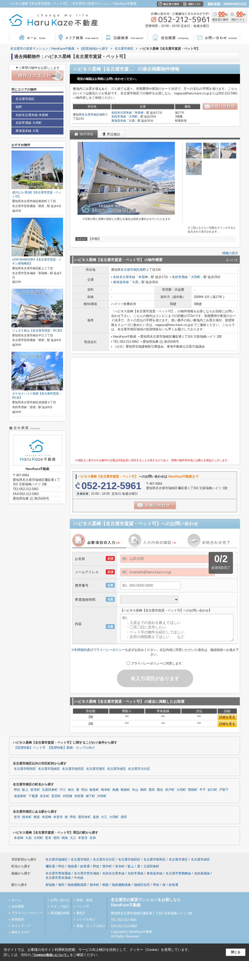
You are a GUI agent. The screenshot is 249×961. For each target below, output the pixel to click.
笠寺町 (35, 789)
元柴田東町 (50, 789)
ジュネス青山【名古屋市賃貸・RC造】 (37, 330)
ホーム (16, 900)
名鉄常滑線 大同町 (29, 123)
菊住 (160, 789)
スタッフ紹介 (59, 906)
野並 (96, 866)
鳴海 (65, 838)
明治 (84, 789)
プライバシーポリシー (109, 650)
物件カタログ (20, 932)
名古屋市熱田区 (73, 769)
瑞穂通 (72, 866)
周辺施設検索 (59, 913)
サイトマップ (20, 926)
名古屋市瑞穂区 (49, 769)
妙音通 (85, 866)
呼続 (17, 789)
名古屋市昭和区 (25, 769)
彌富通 (50, 866)
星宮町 (56, 796)
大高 (132, 120)
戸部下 (224, 789)
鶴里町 (125, 789)
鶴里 (37, 817)
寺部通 (79, 796)
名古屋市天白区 (139, 769)
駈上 (25, 789)
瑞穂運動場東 (121, 885)
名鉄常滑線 (118, 116)
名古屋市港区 (95, 769)
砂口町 (212, 789)
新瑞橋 (50, 885)
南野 (102, 114)
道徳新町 (20, 796)
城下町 (90, 796)
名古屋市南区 (90, 114)
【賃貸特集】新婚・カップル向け (71, 747)
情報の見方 (230, 253)
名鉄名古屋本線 (121, 112)
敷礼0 (81, 913)
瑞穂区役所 (142, 885)
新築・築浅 (84, 900)
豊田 (152, 789)
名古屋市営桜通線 (58, 873)
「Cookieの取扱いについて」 (50, 955)
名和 (92, 838)
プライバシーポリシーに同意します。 (158, 663)
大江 (104, 817)
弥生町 (44, 796)
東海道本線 (118, 120)
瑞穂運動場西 (77, 885)
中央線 (78, 878)
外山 (135, 789)
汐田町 (102, 796)
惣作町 (107, 866)
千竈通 (33, 796)
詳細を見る (227, 717)
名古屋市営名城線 (86, 873)
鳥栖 (115, 789)
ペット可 (83, 906)
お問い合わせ (59, 900)
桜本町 (105, 789)
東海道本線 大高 (27, 131)
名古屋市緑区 (116, 769)
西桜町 (192, 789)
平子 (202, 789)
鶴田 (143, 789)
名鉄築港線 (202, 873)
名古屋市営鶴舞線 (178, 873)
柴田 (124, 817)
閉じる (235, 952)
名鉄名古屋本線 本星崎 (32, 115)
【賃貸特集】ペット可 (29, 747)
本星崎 (139, 112)
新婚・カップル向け (91, 926)
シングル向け (86, 919)
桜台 (71, 789)
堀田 (61, 885)
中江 (63, 789)
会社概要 (17, 906)
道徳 (96, 817)
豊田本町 (84, 817)
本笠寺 (58, 817)
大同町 (133, 116)
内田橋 (67, 796)
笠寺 (17, 817)
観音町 (94, 789)
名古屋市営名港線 (58, 878)
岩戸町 (170, 789)
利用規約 (80, 650)
